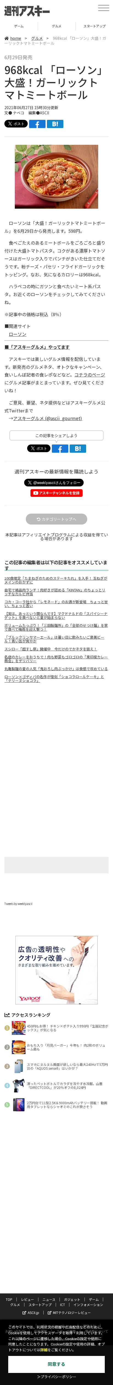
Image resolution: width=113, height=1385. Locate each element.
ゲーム (19, 26)
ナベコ (18, 112)
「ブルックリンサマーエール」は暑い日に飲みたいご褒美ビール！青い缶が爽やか (54, 639)
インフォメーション (88, 1304)
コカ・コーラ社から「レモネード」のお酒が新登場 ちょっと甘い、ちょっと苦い (56, 604)
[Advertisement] (56, 733)
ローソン (17, 334)
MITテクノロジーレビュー (72, 1312)
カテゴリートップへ (59, 519)
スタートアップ (40, 1304)
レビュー (27, 1299)
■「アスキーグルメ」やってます (37, 347)
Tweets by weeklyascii (18, 904)
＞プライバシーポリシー (56, 1377)
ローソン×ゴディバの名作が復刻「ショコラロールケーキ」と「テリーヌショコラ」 (54, 678)
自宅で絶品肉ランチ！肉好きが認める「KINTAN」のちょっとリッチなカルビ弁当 (54, 592)
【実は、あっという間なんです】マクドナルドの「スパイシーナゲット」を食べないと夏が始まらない (56, 615)
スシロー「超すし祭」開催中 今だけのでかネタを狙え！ (50, 649)
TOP (9, 1299)
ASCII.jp (33, 1312)
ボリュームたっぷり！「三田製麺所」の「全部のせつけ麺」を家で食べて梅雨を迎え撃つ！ (56, 627)
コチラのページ (89, 374)
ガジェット (72, 1299)
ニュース (49, 1299)
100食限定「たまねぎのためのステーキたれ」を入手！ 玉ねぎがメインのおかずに (55, 580)
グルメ (56, 26)
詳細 (43, 1350)
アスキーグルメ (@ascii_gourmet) (47, 418)
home (15, 38)
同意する (56, 1364)
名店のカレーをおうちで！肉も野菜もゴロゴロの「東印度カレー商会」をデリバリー (56, 659)
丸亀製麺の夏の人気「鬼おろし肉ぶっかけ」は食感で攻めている (56, 669)
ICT (62, 1304)
